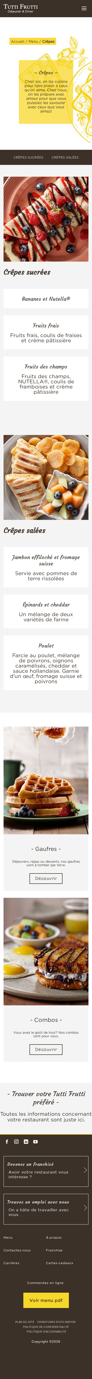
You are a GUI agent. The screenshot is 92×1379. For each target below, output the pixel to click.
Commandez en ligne (45, 1283)
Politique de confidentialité (46, 1326)
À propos (54, 1237)
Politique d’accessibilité (46, 1331)
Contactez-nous (17, 1250)
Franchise (54, 1250)
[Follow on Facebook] (7, 1142)
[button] (84, 8)
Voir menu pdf (46, 1300)
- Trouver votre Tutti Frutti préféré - (46, 1098)
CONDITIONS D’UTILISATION (56, 1321)
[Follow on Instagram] (16, 1142)
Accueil (17, 41)
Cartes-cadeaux (59, 1263)
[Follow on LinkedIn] (26, 1142)
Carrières (11, 1263)
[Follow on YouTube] (35, 1142)
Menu (33, 41)
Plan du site (24, 1321)
